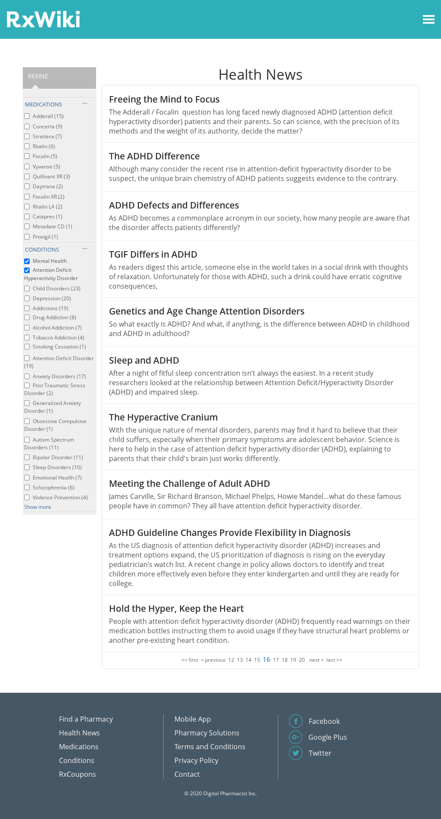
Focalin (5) (45, 156)
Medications (79, 746)
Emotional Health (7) (57, 477)
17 (276, 659)
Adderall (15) (48, 116)
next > (316, 659)
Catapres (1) (47, 216)
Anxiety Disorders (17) (59, 376)
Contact (187, 774)
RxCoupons (77, 774)
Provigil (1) (45, 236)
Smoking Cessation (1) (59, 346)
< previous (213, 659)
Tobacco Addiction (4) (58, 337)
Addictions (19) (50, 308)
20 (302, 659)
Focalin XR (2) (49, 196)
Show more (37, 507)
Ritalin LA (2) (47, 206)
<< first (189, 659)
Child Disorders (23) (57, 288)
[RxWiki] (43, 18)
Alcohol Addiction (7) (57, 327)
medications (43, 104)
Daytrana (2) (48, 186)
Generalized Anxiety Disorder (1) (52, 406)
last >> (334, 659)
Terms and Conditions (209, 746)
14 (248, 659)
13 (240, 659)
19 (293, 659)
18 (285, 659)
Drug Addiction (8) (54, 317)
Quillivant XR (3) (51, 176)
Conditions (76, 760)
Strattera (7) (47, 136)
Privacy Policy (196, 760)
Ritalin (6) (44, 146)
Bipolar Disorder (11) (58, 457)
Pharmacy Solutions (206, 733)
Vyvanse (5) (46, 166)
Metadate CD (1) (52, 226)
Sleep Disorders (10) (57, 467)
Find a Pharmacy (86, 719)
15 (257, 659)
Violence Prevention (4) (60, 497)
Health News (79, 733)
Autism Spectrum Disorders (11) (49, 443)
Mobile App (192, 719)
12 (231, 659)
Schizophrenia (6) (54, 487)
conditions (42, 249)
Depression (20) (52, 298)
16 (266, 659)
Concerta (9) (47, 126)
